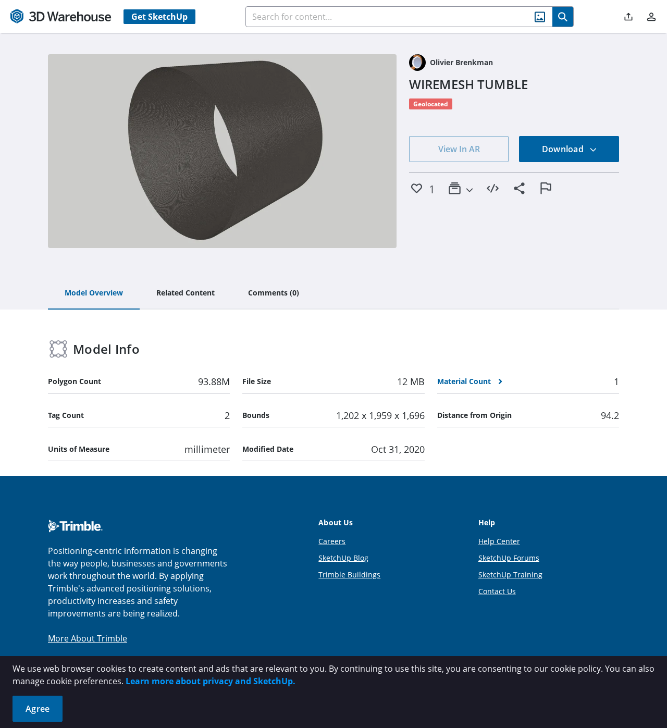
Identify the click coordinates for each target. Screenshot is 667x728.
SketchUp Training (510, 574)
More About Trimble (87, 638)
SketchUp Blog (343, 558)
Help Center (499, 541)
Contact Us (497, 591)
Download (564, 149)
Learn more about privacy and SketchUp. (210, 681)
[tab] (94, 293)
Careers (331, 541)
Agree (38, 708)
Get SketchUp (159, 16)
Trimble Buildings (349, 574)
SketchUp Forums (508, 558)
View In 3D (222, 151)
